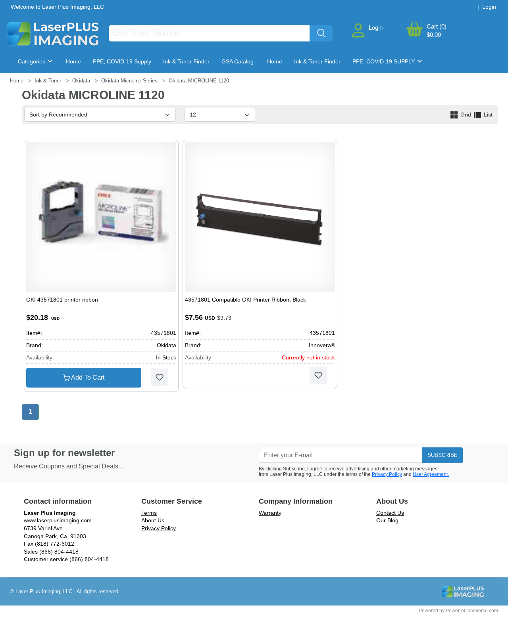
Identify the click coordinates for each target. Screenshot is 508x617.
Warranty (270, 513)
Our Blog (387, 520)
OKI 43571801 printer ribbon (62, 299)
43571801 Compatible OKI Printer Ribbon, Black (245, 299)
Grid (466, 114)
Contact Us (390, 513)
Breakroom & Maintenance (58, 85)
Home (73, 61)
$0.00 (434, 34)
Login (376, 27)
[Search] (321, 33)
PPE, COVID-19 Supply (122, 61)
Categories (32, 61)
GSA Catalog (237, 61)
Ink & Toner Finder (186, 61)
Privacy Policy (387, 474)
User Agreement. (431, 474)
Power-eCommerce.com (472, 610)
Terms (149, 513)
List (487, 114)
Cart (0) (436, 26)
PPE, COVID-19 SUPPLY (384, 61)
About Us (152, 520)
